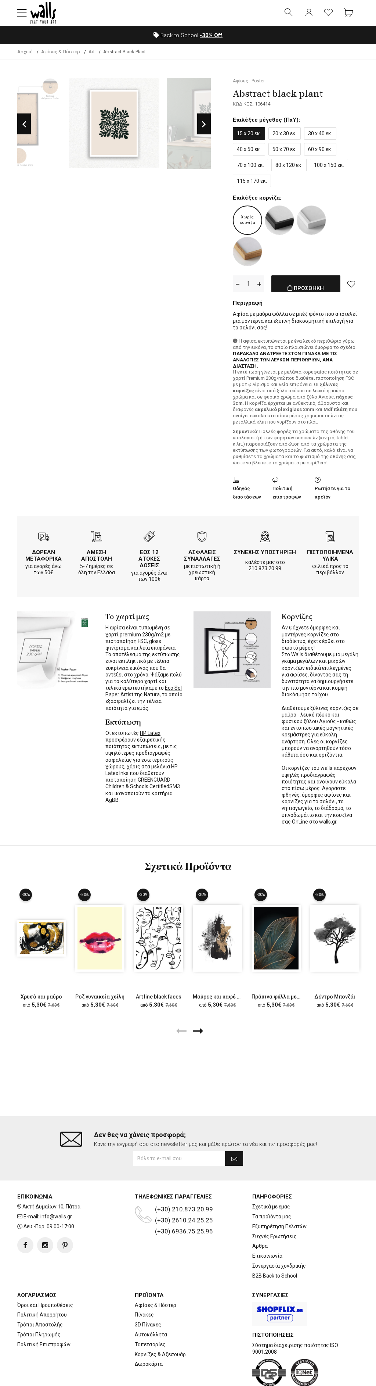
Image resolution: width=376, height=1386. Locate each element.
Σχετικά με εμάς (271, 1207)
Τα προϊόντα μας (271, 1216)
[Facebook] (25, 1245)
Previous (24, 123)
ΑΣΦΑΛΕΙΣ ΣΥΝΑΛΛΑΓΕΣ (202, 555)
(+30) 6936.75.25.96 (184, 1231)
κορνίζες (318, 634)
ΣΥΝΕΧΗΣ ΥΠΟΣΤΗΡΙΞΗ (265, 552)
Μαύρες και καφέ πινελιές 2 (227, 997)
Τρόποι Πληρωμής (39, 1334)
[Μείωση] (237, 284)
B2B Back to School (274, 1276)
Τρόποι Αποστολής (40, 1325)
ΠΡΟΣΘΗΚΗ (308, 288)
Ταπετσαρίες (150, 1344)
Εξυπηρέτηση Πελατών (279, 1226)
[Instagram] (45, 1245)
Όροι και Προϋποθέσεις (45, 1305)
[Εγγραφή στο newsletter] (234, 1158)
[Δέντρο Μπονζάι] (334, 938)
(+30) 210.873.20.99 (184, 1209)
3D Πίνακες (148, 1325)
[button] (22, 12)
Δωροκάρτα (149, 1364)
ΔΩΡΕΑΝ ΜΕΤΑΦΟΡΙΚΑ (43, 555)
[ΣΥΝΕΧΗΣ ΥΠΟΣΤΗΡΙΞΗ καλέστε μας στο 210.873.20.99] (265, 537)
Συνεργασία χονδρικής (279, 1266)
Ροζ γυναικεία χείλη (99, 997)
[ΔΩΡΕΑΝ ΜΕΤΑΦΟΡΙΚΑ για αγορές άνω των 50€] (43, 537)
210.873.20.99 (265, 568)
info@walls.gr (56, 1216)
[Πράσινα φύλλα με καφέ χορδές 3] (276, 938)
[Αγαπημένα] (329, 13)
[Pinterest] (65, 1245)
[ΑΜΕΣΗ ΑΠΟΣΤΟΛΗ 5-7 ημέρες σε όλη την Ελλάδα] (96, 537)
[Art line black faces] (158, 938)
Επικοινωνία (267, 1256)
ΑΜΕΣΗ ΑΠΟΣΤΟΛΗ (96, 555)
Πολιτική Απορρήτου (42, 1315)
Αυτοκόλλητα (151, 1334)
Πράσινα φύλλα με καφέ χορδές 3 (293, 997)
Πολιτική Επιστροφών (43, 1344)
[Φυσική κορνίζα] (247, 251)
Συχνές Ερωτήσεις (274, 1236)
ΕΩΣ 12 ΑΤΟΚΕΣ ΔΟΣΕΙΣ (149, 559)
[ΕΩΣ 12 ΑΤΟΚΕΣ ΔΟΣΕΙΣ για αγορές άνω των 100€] (149, 537)
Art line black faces (158, 997)
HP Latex (150, 733)
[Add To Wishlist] (351, 283)
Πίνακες (144, 1315)
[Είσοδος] (309, 13)
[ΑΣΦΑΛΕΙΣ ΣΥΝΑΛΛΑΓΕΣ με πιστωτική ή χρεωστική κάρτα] (201, 537)
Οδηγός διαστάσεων (247, 493)
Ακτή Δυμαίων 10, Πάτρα (51, 1207)
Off (211, 35)
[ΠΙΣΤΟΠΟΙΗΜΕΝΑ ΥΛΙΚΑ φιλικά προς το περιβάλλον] (330, 537)
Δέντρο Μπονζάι (334, 997)
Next (204, 123)
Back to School (191, 35)
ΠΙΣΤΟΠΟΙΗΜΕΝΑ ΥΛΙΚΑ (330, 555)
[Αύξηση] (259, 284)
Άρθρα (260, 1246)
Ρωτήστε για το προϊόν (332, 493)
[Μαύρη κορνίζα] (279, 220)
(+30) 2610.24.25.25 (184, 1220)
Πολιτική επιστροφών (286, 493)
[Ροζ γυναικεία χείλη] (99, 938)
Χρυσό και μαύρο (41, 997)
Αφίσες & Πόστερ (155, 1305)
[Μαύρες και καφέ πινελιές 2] (217, 938)
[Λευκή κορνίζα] (311, 220)
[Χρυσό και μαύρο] (41, 938)
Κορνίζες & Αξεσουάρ (160, 1354)
